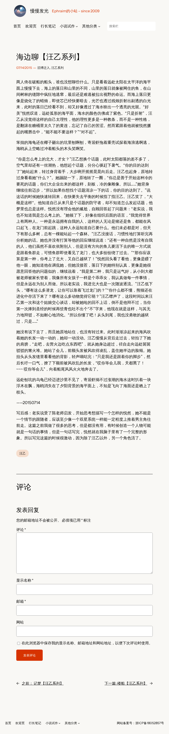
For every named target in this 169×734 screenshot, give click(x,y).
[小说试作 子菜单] (77, 26)
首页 (17, 26)
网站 (20, 622)
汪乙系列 (57, 68)
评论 (21, 529)
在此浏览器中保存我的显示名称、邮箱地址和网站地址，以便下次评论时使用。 (87, 643)
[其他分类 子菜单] (99, 26)
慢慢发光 (39, 11)
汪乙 (22, 453)
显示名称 (24, 580)
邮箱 (21, 601)
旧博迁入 (43, 68)
